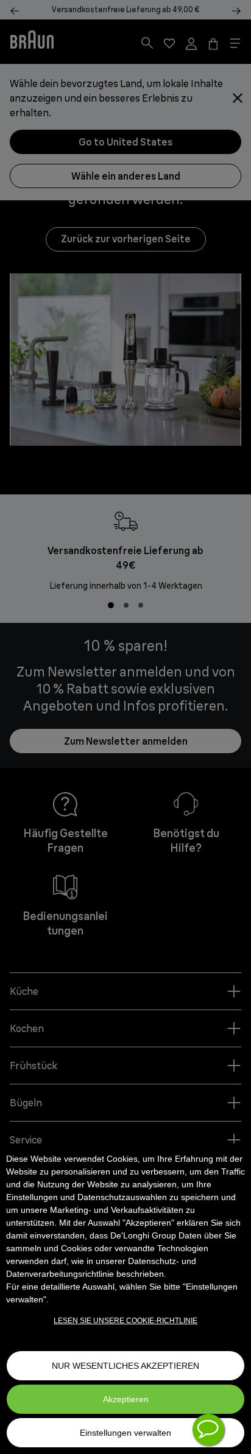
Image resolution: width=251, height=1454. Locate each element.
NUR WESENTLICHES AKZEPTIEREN (125, 1366)
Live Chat (208, 1429)
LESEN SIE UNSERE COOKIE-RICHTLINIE (125, 1320)
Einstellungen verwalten (125, 1433)
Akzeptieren (126, 1399)
